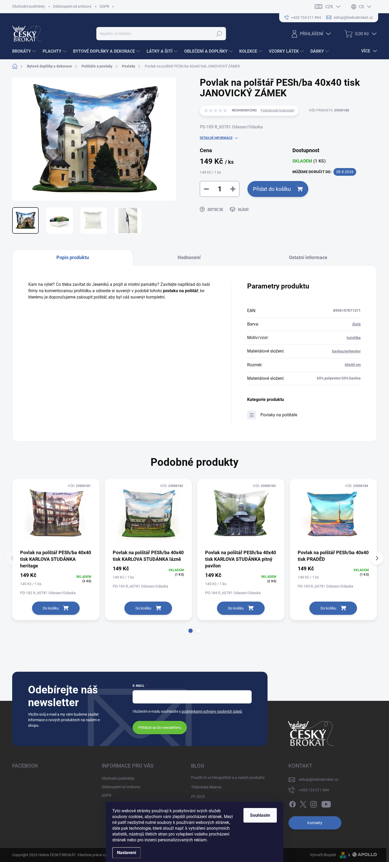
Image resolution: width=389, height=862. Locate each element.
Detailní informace (216, 138)
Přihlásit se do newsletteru (159, 727)
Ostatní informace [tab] (308, 257)
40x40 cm (353, 365)
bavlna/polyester (346, 351)
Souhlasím (260, 815)
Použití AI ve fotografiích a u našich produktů (228, 777)
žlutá (356, 324)
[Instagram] (314, 803)
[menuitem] (24, 51)
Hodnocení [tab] (189, 257)
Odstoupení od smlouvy (72, 6)
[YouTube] (326, 803)
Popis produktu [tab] (72, 257)
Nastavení (126, 852)
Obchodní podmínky (28, 6)
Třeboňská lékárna (206, 787)
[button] (191, 630)
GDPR (104, 6)
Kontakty (314, 823)
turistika (354, 338)
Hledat (219, 33)
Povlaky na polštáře (278, 414)
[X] (303, 803)
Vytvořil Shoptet (323, 855)
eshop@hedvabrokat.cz (318, 779)
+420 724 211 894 (314, 790)
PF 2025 (198, 797)
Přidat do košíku (272, 189)
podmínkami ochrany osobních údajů (212, 711)
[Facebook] (292, 803)
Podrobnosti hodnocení (277, 110)
